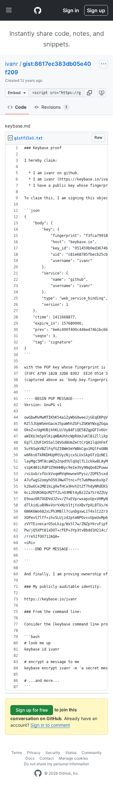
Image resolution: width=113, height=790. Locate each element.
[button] (89, 92)
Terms (16, 752)
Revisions (54, 107)
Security (53, 752)
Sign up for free (32, 710)
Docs (30, 758)
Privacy (33, 752)
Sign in (71, 10)
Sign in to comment (50, 725)
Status (71, 752)
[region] (56, 417)
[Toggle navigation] (9, 10)
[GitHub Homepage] (38, 773)
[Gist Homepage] (37, 10)
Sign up (96, 10)
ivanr (11, 63)
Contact (47, 758)
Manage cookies (73, 758)
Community (92, 752)
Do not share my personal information (56, 763)
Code (20, 107)
